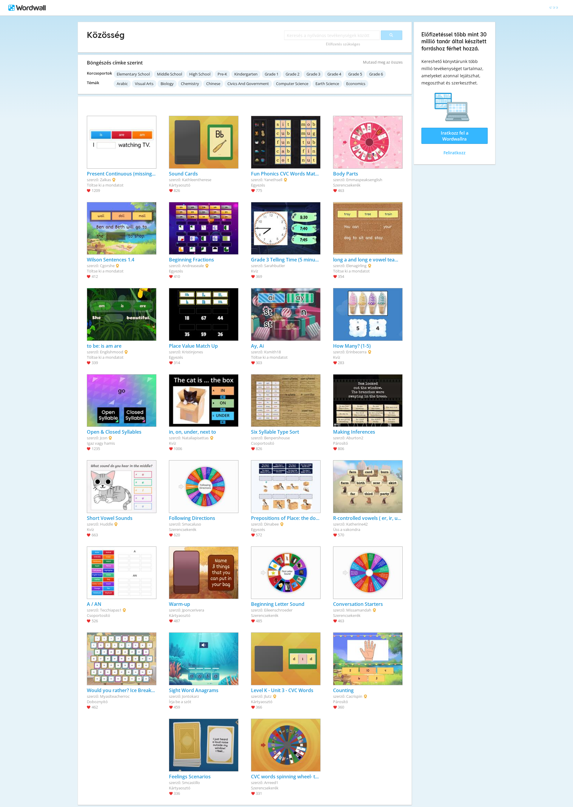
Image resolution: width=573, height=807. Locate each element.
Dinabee (271, 524)
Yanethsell (273, 179)
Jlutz (268, 696)
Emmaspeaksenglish (364, 179)
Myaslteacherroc (115, 696)
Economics (355, 83)
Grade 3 (313, 74)
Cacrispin (354, 696)
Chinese (213, 83)
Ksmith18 (272, 352)
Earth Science (327, 83)
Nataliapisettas (195, 438)
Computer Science (292, 83)
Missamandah (358, 610)
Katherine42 (357, 524)
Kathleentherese (196, 179)
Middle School (169, 74)
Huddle (106, 524)
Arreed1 (271, 782)
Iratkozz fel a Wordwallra (455, 136)
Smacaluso (191, 524)
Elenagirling (356, 265)
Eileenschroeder (278, 610)
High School (199, 74)
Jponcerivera (193, 610)
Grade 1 (271, 74)
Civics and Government (248, 83)
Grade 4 (334, 74)
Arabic (122, 83)
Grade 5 (355, 74)
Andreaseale (193, 265)
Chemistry (190, 83)
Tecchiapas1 (110, 610)
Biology (167, 83)
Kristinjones (192, 352)
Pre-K (222, 74)
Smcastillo (191, 782)
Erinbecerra (356, 352)
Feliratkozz (454, 152)
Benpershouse (277, 438)
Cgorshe (107, 265)
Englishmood (111, 352)
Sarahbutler (274, 265)
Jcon (103, 438)
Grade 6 (376, 74)
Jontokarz (190, 696)
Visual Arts (144, 83)
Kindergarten (246, 74)
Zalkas (105, 179)
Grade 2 (292, 74)
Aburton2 (354, 438)
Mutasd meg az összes (383, 62)
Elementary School (133, 74)
